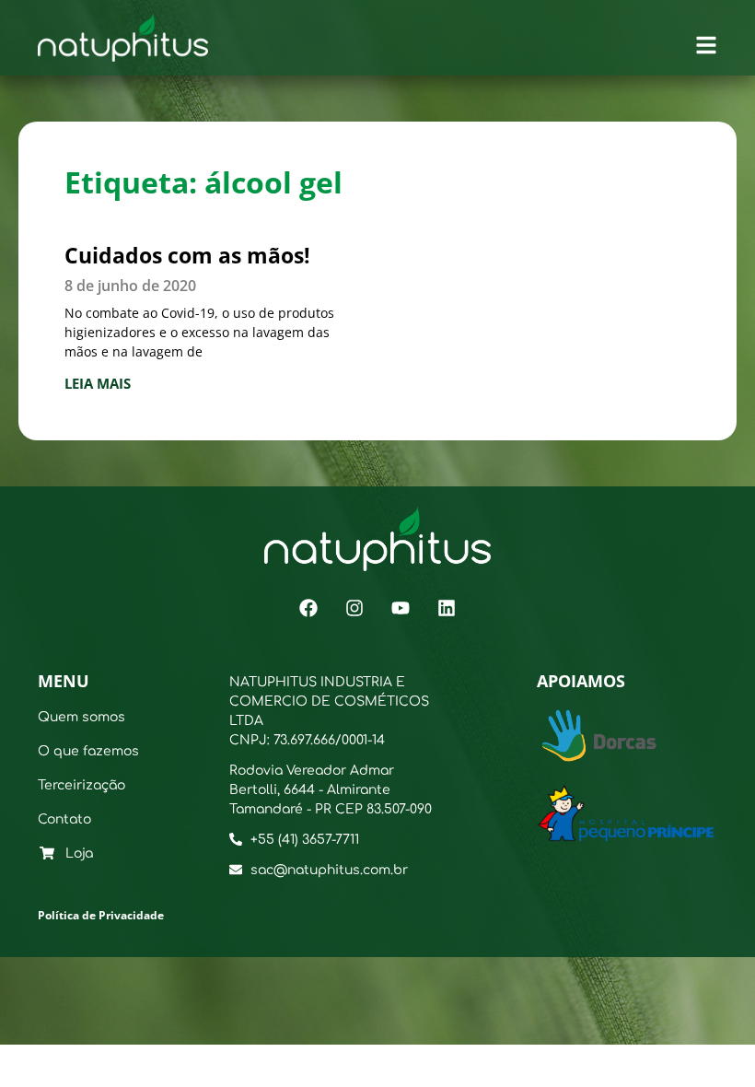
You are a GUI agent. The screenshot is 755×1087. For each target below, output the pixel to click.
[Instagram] (354, 608)
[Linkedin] (446, 608)
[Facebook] (308, 608)
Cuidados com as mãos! (187, 255)
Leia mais (97, 383)
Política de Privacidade (101, 915)
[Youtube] (400, 608)
